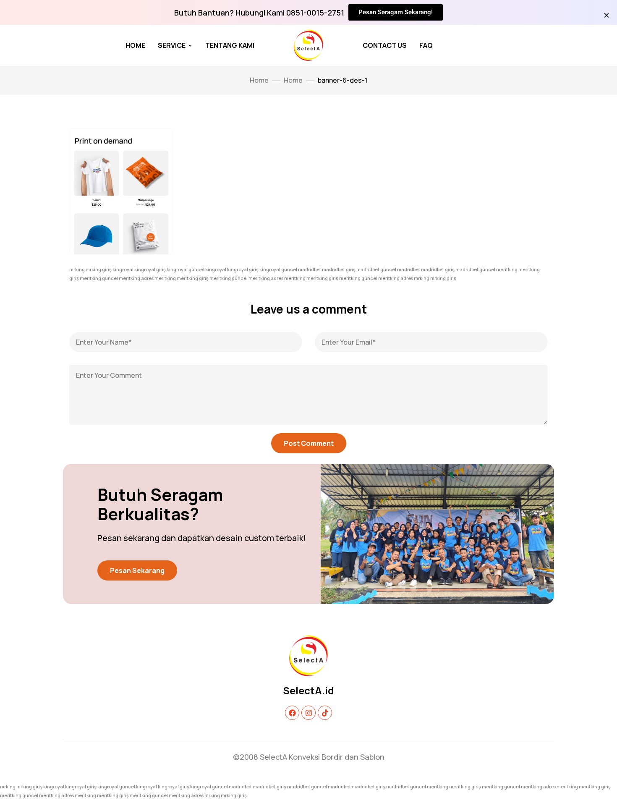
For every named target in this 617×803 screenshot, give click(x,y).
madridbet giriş (339, 269)
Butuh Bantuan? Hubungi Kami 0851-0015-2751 (259, 13)
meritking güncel (99, 278)
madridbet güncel (376, 269)
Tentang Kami (229, 45)
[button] (137, 570)
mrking (77, 269)
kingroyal (122, 269)
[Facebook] (292, 713)
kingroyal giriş (150, 269)
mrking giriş (99, 269)
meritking (507, 269)
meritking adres (136, 278)
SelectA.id (308, 690)
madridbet (309, 269)
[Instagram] (308, 713)
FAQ (426, 45)
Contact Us (385, 45)
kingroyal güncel (185, 269)
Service (172, 45)
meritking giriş (193, 278)
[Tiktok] (325, 713)
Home (135, 45)
